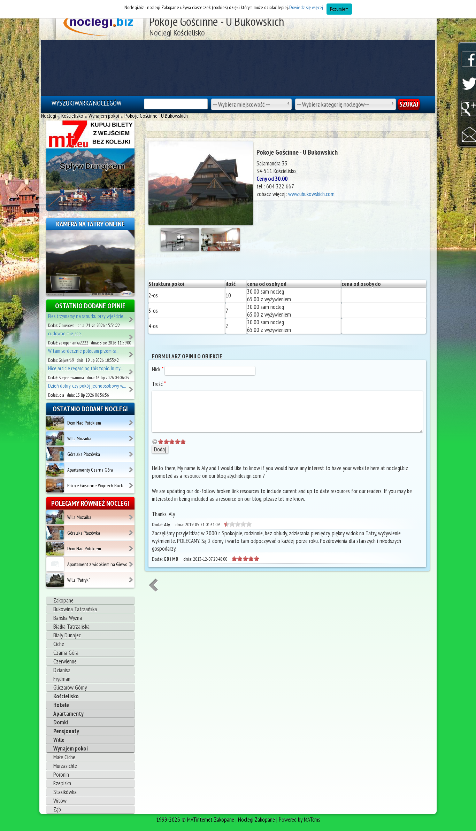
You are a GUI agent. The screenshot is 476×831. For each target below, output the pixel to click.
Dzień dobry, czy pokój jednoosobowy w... (87, 385)
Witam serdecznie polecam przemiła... (84, 351)
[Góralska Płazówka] (55, 454)
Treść (159, 384)
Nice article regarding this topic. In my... (85, 368)
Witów (60, 801)
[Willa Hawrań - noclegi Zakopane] (131, 317)
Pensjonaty (66, 731)
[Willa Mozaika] (55, 438)
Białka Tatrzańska (71, 626)
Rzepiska (62, 783)
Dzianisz (61, 670)
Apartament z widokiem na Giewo (97, 564)
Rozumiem (339, 9)
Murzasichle (65, 766)
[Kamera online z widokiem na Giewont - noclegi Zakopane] (90, 262)
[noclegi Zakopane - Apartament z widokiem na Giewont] (131, 562)
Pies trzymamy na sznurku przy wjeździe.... (88, 316)
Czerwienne (65, 661)
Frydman (61, 679)
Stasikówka (65, 792)
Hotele (61, 705)
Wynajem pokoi (70, 748)
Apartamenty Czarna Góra (90, 470)
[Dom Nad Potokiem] (55, 422)
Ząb (57, 809)
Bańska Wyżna (67, 618)
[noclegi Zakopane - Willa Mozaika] (131, 436)
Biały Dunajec (67, 635)
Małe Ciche (64, 757)
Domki (60, 722)
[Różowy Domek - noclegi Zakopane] (131, 352)
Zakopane (63, 600)
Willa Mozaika (79, 438)
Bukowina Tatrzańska (75, 609)
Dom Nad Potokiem (84, 423)
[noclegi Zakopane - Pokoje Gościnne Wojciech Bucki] (131, 483)
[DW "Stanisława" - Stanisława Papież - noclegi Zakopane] (131, 369)
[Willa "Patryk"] (55, 579)
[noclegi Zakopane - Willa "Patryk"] (131, 577)
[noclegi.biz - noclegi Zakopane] (99, 24)
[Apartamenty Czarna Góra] (55, 469)
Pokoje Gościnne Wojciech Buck (95, 485)
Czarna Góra (65, 653)
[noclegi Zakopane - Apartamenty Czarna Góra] (131, 467)
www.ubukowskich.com (311, 194)
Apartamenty (68, 713)
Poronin (61, 774)
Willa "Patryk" (78, 580)
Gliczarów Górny (70, 687)
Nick (157, 369)
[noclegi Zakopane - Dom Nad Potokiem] (131, 420)
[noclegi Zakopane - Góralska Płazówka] (131, 452)
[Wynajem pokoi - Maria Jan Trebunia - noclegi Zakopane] (131, 335)
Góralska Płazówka (83, 454)
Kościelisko (66, 696)
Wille (58, 740)
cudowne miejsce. (65, 333)
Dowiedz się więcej (306, 7)
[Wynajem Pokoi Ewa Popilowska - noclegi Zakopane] (131, 387)
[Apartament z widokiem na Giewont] (55, 564)
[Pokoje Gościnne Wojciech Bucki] (55, 485)
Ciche (58, 644)
